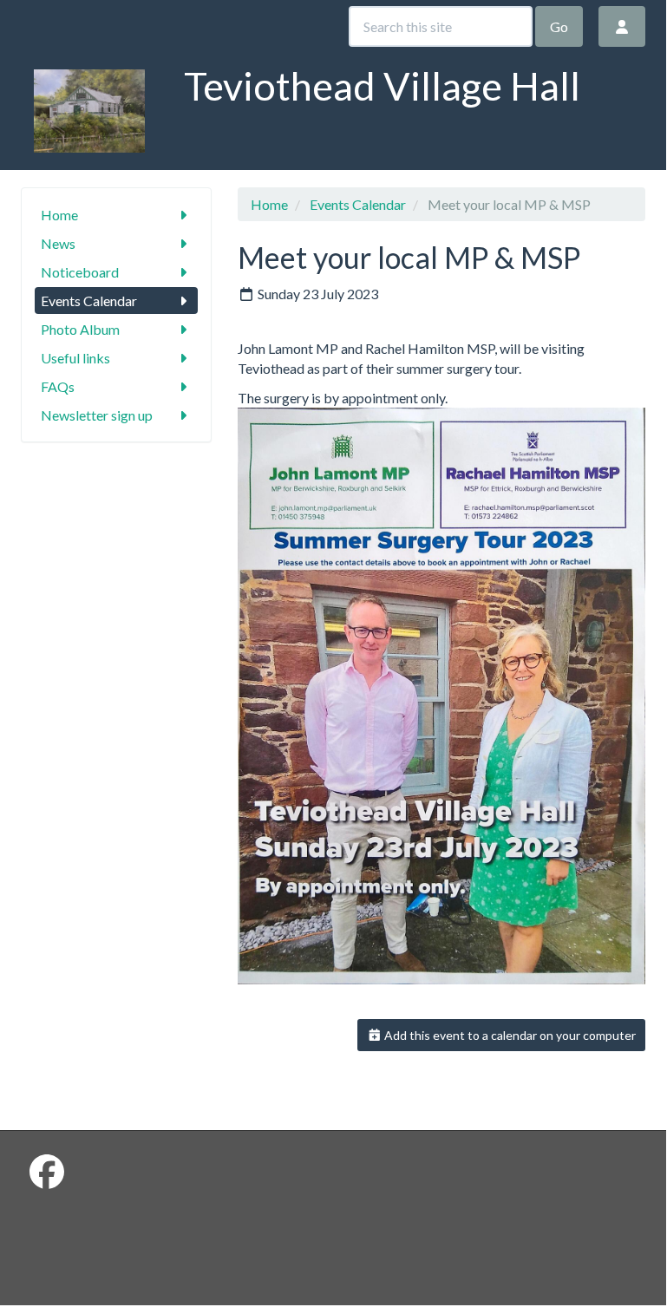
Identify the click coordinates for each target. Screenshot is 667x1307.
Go (559, 26)
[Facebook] (46, 1172)
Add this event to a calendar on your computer (509, 1035)
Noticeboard (80, 272)
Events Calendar (89, 300)
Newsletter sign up (97, 415)
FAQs (58, 386)
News (58, 243)
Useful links (75, 358)
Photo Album (80, 329)
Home (59, 214)
